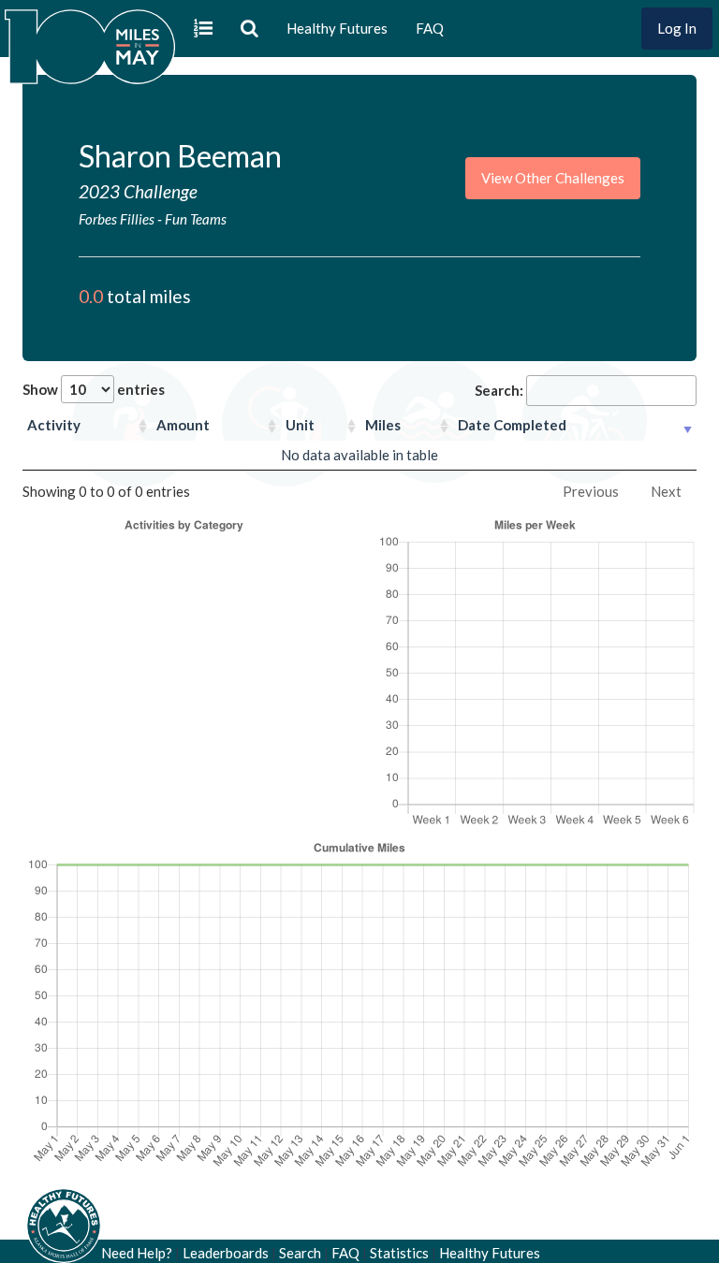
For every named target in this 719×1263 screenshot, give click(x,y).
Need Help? (136, 1252)
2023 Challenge (138, 191)
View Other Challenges (552, 177)
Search (300, 1252)
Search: (499, 390)
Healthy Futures (337, 28)
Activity (54, 424)
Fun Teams (196, 218)
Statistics (399, 1252)
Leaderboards (226, 1252)
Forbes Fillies (116, 218)
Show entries (93, 389)
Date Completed (512, 424)
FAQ (430, 28)
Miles (383, 424)
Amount (183, 424)
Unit (300, 424)
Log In (677, 28)
